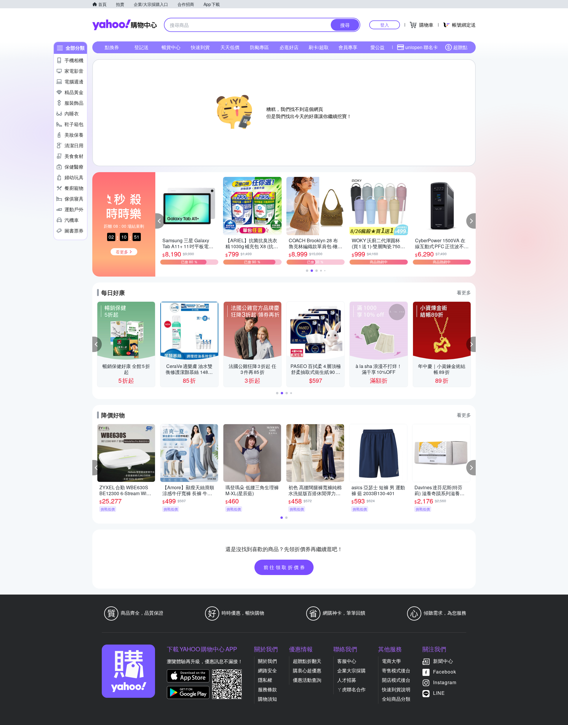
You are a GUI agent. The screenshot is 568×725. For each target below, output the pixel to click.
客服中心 (346, 661)
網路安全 (267, 670)
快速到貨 (200, 47)
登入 (384, 25)
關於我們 (267, 661)
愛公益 (377, 47)
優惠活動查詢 (307, 679)
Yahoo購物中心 (124, 25)
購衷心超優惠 (307, 670)
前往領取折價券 (285, 567)
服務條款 (267, 689)
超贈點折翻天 (307, 661)
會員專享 (347, 47)
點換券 (112, 47)
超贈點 (460, 47)
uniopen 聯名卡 (421, 47)
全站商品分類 (396, 698)
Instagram (444, 682)
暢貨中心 (171, 47)
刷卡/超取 (319, 47)
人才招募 (346, 679)
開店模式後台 (396, 679)
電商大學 (391, 661)
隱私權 (265, 679)
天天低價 (229, 47)
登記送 (141, 47)
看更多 (464, 292)
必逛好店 (289, 47)
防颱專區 (259, 47)
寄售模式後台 (396, 670)
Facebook (444, 671)
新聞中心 (443, 661)
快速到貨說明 (396, 689)
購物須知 (267, 698)
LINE (439, 693)
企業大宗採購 (351, 670)
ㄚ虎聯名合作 (351, 689)
